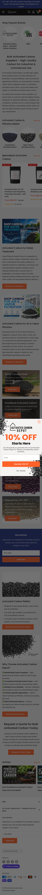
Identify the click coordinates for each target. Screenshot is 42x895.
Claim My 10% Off (21, 464)
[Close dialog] (39, 421)
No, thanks (21, 471)
